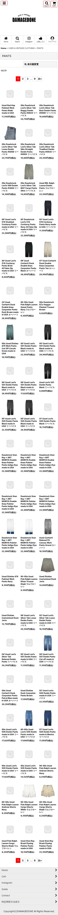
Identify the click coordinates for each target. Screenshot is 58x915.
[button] (4, 3)
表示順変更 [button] (33, 64)
